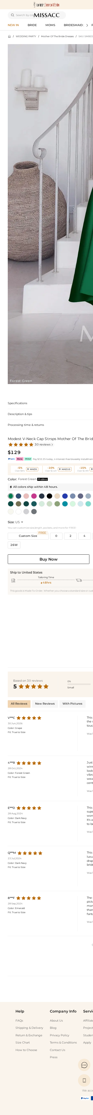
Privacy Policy (59, 1035)
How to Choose (26, 1050)
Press (53, 1057)
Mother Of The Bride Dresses (57, 36)
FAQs (19, 1020)
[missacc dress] (46, 4)
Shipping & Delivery (29, 1028)
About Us (56, 1020)
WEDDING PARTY (26, 36)
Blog (53, 1028)
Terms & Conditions (63, 1042)
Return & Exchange (29, 1035)
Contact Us (57, 1050)
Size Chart (23, 1042)
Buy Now (49, 559)
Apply (87, 1042)
